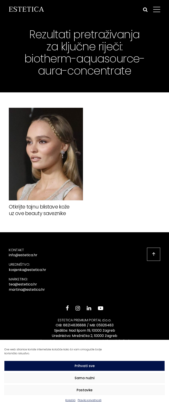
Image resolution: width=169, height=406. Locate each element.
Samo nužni (85, 378)
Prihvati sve (85, 366)
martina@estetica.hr (27, 289)
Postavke (84, 390)
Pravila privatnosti (89, 400)
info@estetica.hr (23, 255)
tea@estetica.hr (23, 284)
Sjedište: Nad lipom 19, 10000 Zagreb (84, 330)
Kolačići (70, 400)
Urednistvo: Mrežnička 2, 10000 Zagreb (84, 335)
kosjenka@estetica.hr (27, 269)
